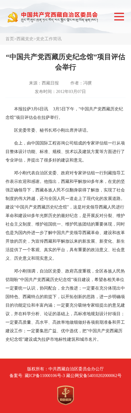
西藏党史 (25, 39)
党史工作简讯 (49, 39)
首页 (9, 39)
